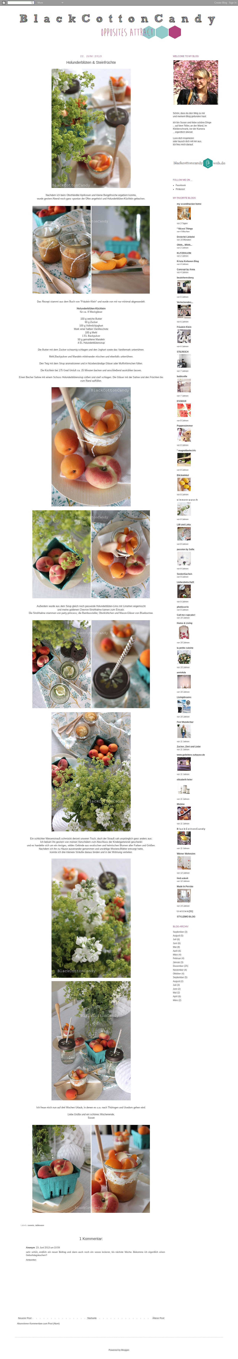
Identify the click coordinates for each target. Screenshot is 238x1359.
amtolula (181, 672)
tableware (39, 1225)
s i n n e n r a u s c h (187, 500)
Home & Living (184, 623)
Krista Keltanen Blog (188, 261)
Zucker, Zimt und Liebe (189, 746)
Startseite (92, 1318)
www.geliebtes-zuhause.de (191, 755)
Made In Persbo (185, 886)
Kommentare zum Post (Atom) (45, 1323)
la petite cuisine (185, 648)
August (176, 935)
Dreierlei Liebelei (186, 237)
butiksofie (182, 376)
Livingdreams (184, 697)
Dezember (178, 966)
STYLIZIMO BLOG (186, 916)
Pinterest (180, 189)
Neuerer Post (24, 1318)
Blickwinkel (183, 475)
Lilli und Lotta (184, 524)
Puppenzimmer (185, 425)
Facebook (181, 185)
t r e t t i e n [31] (185, 911)
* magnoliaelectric (186, 450)
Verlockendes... (185, 302)
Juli (174, 939)
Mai (175, 947)
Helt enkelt (182, 878)
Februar (177, 958)
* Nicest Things (185, 228)
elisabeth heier (184, 779)
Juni (175, 943)
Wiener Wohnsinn (186, 853)
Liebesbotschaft (185, 582)
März (175, 954)
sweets (31, 1225)
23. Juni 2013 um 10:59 (48, 1247)
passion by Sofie (185, 549)
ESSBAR (181, 401)
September (178, 932)
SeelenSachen (184, 574)
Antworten (31, 1260)
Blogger (125, 1350)
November (178, 970)
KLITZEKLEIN (184, 253)
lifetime (181, 804)
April (175, 951)
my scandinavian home (189, 204)
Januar (176, 962)
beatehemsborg (185, 277)
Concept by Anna (186, 269)
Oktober (177, 973)
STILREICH (183, 352)
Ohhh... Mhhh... (184, 245)
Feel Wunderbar (185, 722)
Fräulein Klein (184, 327)
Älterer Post (158, 1318)
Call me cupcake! (186, 615)
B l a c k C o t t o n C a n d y (191, 829)
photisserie (183, 607)
